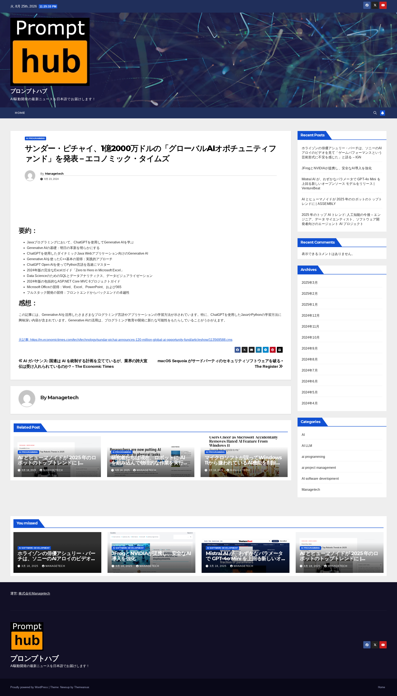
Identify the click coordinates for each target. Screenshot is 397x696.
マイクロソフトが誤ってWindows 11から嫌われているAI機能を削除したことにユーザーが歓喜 (243, 462)
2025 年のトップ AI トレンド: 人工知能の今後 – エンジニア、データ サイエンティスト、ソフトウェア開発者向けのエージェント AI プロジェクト (341, 219)
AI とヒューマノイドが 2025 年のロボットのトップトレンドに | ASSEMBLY (57, 462)
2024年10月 (311, 337)
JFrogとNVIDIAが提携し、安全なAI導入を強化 (337, 168)
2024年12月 (311, 315)
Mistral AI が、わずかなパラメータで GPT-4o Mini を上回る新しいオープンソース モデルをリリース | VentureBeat (341, 183)
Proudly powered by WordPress (29, 687)
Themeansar (81, 687)
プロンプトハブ (28, 91)
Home (20, 113)
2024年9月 (310, 348)
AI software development (320, 478)
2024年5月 (310, 392)
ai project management (319, 467)
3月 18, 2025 (30, 566)
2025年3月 (310, 282)
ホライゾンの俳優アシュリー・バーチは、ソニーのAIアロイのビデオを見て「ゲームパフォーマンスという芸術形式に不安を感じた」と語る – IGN (342, 152)
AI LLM (307, 445)
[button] (375, 113)
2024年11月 (310, 326)
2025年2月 (310, 293)
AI (303, 434)
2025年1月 (310, 304)
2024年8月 (310, 359)
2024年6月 (310, 381)
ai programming (35, 138)
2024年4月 (310, 403)
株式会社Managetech (34, 593)
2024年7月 (310, 370)
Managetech (54, 174)
